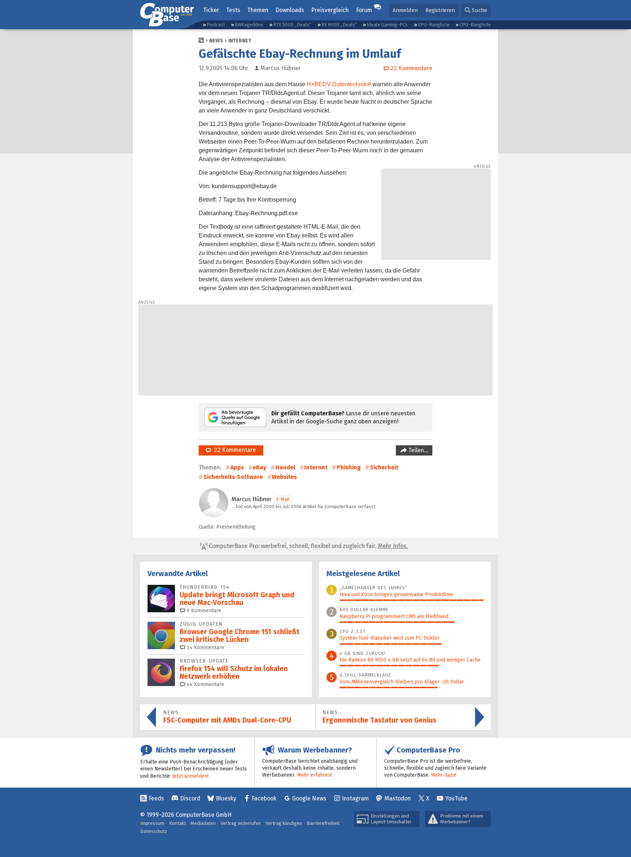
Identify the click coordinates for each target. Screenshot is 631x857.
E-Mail (283, 499)
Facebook (264, 798)
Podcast (216, 24)
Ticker (211, 10)
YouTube (456, 798)
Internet (239, 41)
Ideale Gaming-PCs (387, 24)
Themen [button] (257, 10)
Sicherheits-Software (233, 476)
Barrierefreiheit (323, 823)
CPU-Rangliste (475, 24)
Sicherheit (384, 467)
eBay (259, 467)
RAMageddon (249, 24)
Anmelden (405, 10)
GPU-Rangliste (434, 24)
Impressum (152, 823)
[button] (476, 10)
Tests (233, 10)
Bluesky (226, 798)
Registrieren (440, 10)
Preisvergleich (330, 10)
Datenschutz (153, 831)
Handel (285, 467)
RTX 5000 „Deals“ (292, 24)
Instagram (355, 798)
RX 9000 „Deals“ (339, 24)
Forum (364, 10)
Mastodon (398, 798)
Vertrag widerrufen (241, 823)
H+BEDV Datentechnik (337, 84)
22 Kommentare (233, 449)
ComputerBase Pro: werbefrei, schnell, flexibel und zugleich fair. (307, 545)
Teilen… (417, 450)
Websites (284, 476)
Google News (309, 798)
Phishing (349, 467)
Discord (190, 798)
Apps (237, 467)
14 (204, 647)
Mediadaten (203, 823)
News (216, 41)
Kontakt (177, 823)
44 (204, 684)
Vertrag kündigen (283, 823)
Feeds (156, 798)
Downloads (289, 10)
